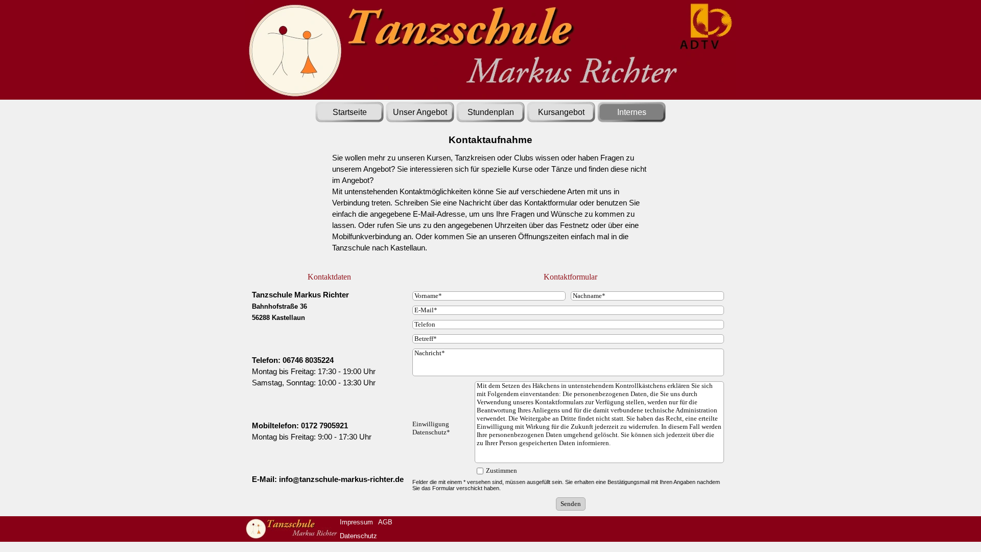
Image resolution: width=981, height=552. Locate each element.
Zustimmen (501, 470)
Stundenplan (491, 112)
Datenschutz (358, 536)
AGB (385, 522)
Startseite (350, 112)
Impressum (356, 522)
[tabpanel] (490, 208)
